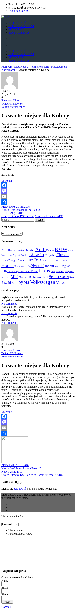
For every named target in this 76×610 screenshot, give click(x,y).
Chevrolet (36, 255)
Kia (4, 271)
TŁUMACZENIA (18, 32)
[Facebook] (38, 185)
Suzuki (6, 282)
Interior (58, 266)
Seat (52, 277)
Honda (7, 265)
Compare (6, 606)
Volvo (60, 282)
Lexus (44, 270)
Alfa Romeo (9, 250)
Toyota (22, 282)
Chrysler (50, 255)
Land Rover (31, 271)
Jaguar (66, 266)
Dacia (4, 260)
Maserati (60, 271)
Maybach (69, 271)
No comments (9, 303)
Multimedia (23, 277)
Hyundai (37, 266)
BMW (61, 249)
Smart (71, 277)
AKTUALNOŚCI (18, 23)
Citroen (62, 254)
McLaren (5, 277)
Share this (6, 180)
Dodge (12, 260)
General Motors (55, 261)
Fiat (29, 260)
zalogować (20, 488)
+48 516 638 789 (18, 10)
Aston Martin (26, 250)
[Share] (38, 202)
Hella (65, 260)
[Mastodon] (38, 191)
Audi (40, 249)
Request (7, 601)
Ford (37, 259)
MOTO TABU (16, 29)
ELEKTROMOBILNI (21, 26)
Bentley (50, 250)
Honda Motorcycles (22, 266)
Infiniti (49, 266)
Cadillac (25, 255)
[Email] (38, 196)
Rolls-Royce (36, 277)
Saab (45, 277)
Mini (14, 277)
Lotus (53, 271)
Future (45, 261)
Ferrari (21, 260)
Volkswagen (42, 282)
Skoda (62, 276)
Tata (13, 283)
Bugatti (16, 255)
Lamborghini (15, 271)
